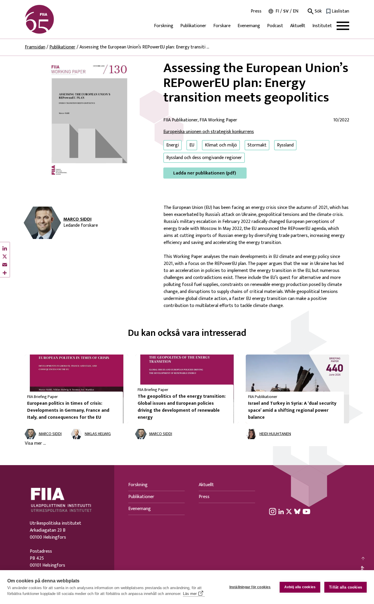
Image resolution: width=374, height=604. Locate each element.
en (295, 11)
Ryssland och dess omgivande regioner (204, 158)
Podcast (275, 26)
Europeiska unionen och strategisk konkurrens (208, 132)
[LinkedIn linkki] (281, 511)
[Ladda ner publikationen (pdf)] (89, 119)
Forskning (163, 26)
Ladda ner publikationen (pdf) (204, 173)
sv (286, 11)
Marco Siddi (77, 219)
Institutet (322, 26)
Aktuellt (297, 26)
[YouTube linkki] (306, 511)
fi (277, 11)
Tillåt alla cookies (345, 587)
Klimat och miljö (221, 145)
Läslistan (340, 11)
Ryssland (285, 145)
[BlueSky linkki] (297, 511)
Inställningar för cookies (250, 587)
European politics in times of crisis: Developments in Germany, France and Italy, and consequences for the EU (68, 410)
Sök (318, 11)
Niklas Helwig (98, 434)
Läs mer (190, 593)
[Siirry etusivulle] (53, 19)
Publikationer (193, 26)
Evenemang (249, 26)
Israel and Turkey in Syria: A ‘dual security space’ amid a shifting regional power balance (292, 410)
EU (191, 145)
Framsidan (35, 47)
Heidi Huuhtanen (275, 434)
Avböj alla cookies (300, 587)
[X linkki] (289, 511)
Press (256, 11)
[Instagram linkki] (272, 511)
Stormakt (256, 145)
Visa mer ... (35, 443)
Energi (172, 145)
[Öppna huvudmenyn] (343, 26)
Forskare (222, 26)
